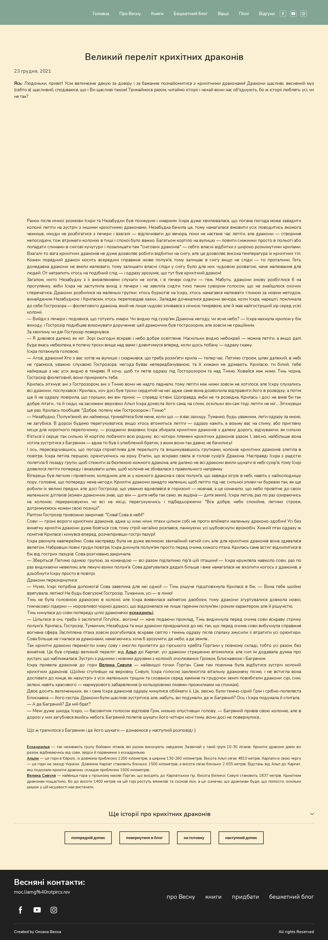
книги (213, 897)
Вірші (223, 14)
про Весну (181, 897)
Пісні (244, 14)
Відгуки (267, 14)
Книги (157, 14)
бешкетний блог (291, 897)
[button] (283, 14)
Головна (101, 14)
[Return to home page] (21, 9)
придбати (245, 897)
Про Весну (130, 14)
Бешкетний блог (191, 14)
